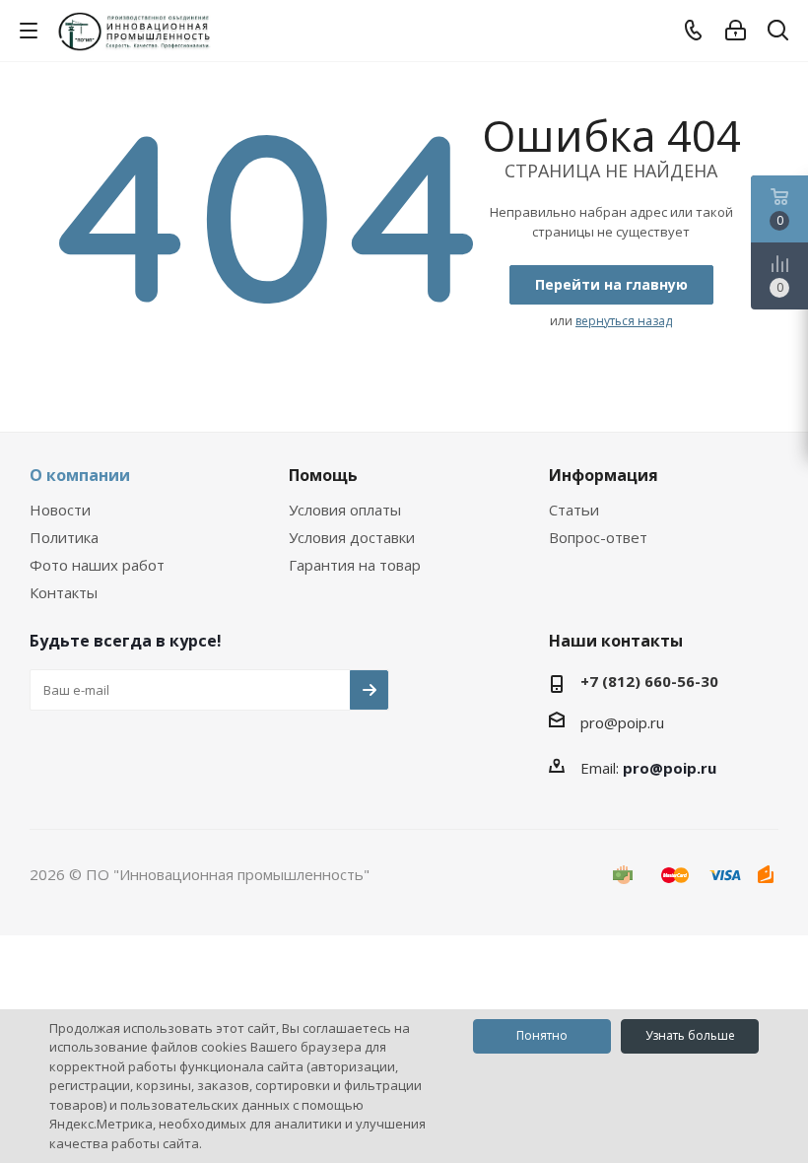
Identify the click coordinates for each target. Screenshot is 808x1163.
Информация (603, 475)
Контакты (64, 592)
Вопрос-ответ (598, 537)
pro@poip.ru (622, 722)
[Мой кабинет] (735, 30)
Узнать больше (690, 1035)
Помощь (323, 475)
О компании (80, 475)
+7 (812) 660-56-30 (649, 681)
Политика (64, 537)
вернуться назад (623, 320)
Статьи (574, 509)
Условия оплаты (345, 509)
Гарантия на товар (355, 565)
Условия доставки (352, 537)
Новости (60, 509)
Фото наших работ (97, 565)
